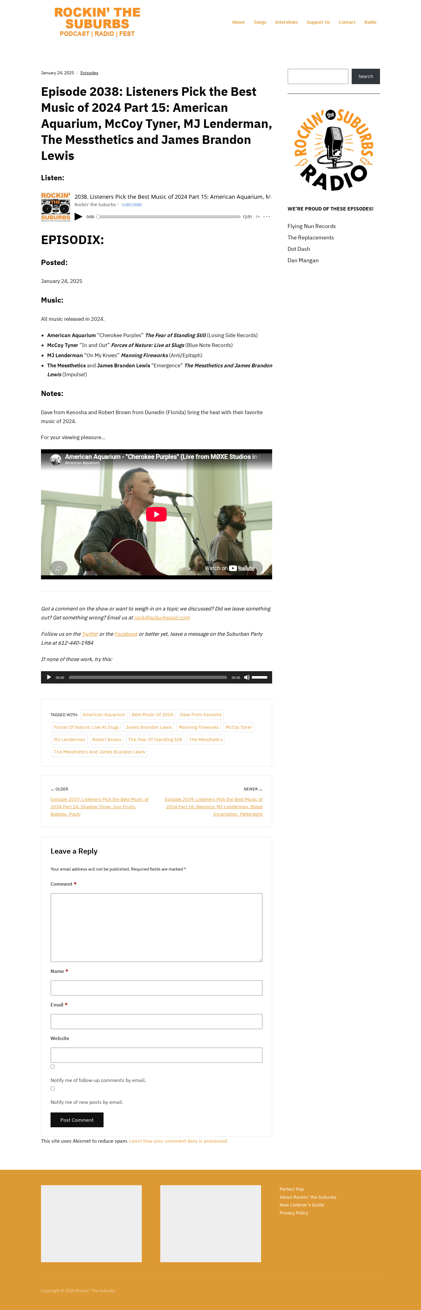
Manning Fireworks (199, 727)
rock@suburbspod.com (162, 617)
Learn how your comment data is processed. (178, 1141)
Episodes (89, 72)
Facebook (125, 634)
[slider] (260, 676)
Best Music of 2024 (152, 714)
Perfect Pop (292, 1189)
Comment (64, 884)
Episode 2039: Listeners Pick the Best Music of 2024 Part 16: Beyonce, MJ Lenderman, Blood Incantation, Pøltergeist (214, 806)
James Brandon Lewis (149, 727)
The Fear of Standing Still (155, 739)
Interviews (286, 22)
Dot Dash (299, 248)
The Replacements (311, 237)
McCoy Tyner (239, 727)
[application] (156, 677)
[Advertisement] (91, 1223)
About (238, 22)
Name (59, 971)
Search (365, 76)
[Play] (49, 677)
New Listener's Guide (302, 1205)
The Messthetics (206, 739)
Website (60, 1038)
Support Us (318, 22)
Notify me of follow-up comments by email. (98, 1080)
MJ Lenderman (69, 739)
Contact (347, 22)
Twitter (90, 634)
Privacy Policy (294, 1213)
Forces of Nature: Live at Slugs (86, 727)
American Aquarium (104, 714)
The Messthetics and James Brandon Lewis (99, 752)
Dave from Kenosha (201, 714)
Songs (260, 22)
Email (59, 1005)
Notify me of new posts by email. (87, 1102)
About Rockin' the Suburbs (308, 1197)
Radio (370, 22)
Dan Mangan (303, 260)
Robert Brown (106, 739)
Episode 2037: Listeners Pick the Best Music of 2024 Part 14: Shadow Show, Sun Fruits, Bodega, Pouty (100, 806)
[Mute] (247, 677)
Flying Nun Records (312, 226)
